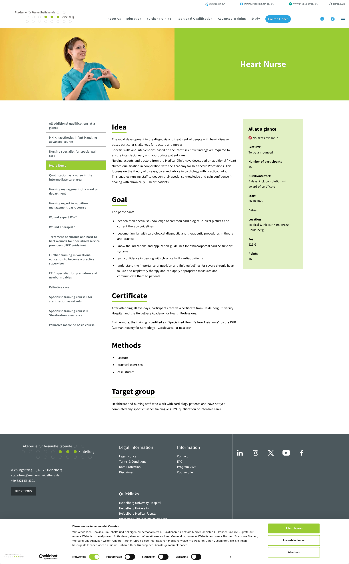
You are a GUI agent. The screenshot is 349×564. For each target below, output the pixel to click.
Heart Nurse (57, 165)
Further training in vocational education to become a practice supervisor (71, 259)
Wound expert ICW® (63, 217)
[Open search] (333, 19)
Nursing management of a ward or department (73, 191)
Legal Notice (127, 456)
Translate (339, 3)
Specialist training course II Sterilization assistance (68, 313)
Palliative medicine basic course (72, 325)
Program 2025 (186, 467)
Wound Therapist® (62, 227)
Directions (23, 491)
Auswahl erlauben (293, 540)
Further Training (159, 19)
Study (255, 19)
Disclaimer (126, 472)
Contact (182, 456)
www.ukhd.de (217, 4)
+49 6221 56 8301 (23, 481)
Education (133, 19)
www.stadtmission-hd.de (259, 3)
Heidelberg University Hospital (140, 503)
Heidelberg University (134, 508)
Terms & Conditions (132, 462)
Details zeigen (217, 556)
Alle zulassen (294, 528)
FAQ (179, 462)
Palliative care (59, 287)
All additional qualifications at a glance (72, 125)
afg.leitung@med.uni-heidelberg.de (35, 475)
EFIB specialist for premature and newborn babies (73, 275)
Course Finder (278, 19)
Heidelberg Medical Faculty (137, 514)
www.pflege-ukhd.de (305, 3)
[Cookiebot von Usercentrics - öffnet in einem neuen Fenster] (48, 557)
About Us (114, 19)
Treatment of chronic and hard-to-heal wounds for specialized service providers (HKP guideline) (74, 241)
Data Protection (130, 467)
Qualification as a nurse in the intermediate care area (70, 177)
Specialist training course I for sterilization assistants (70, 299)
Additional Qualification (194, 19)
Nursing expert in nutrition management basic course (68, 205)
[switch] (130, 557)
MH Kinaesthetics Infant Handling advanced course (73, 139)
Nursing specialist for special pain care (73, 153)
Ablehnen (294, 552)
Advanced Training (232, 19)
